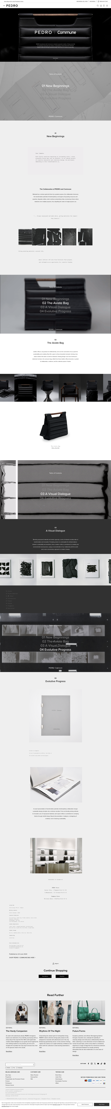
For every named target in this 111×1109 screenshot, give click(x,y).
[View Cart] (107, 5)
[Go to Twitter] (95, 1063)
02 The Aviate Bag (55, 90)
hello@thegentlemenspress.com (16, 946)
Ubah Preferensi (85, 1104)
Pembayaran (9, 1083)
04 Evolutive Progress (55, 98)
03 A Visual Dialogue (56, 94)
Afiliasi (57, 1083)
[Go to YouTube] (98, 1063)
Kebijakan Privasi (46, 1099)
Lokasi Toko (58, 1077)
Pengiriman (8, 1077)
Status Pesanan (34, 1075)
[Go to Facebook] (88, 1063)
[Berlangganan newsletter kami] (33, 1064)
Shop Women (45, 976)
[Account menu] (101, 5)
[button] (80, 1)
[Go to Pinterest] (104, 1063)
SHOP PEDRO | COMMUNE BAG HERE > (22, 958)
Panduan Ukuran (10, 1085)
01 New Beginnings (55, 86)
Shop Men (62, 976)
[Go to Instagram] (91, 1063)
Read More (9, 1051)
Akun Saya (8, 1075)
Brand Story (58, 1075)
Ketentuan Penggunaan (34, 1099)
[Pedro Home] (12, 5)
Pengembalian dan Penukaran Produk (15, 1079)
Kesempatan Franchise (61, 1081)
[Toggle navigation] (4, 5)
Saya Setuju (101, 1104)
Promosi (8, 1081)
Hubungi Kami (34, 1077)
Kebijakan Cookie (56, 1099)
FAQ (32, 1079)
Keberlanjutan (59, 1079)
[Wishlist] (104, 5)
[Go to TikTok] (101, 1063)
